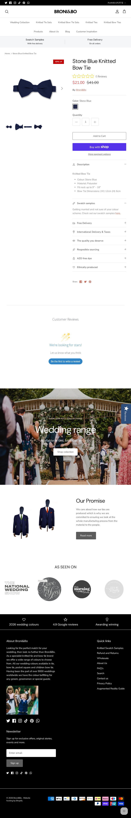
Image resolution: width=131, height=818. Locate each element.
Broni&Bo (81, 90)
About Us (54, 31)
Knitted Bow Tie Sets (68, 22)
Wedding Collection (20, 22)
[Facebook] (10, 3)
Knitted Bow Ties (112, 22)
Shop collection (65, 451)
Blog (67, 31)
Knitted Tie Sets (44, 22)
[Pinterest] (24, 3)
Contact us (102, 678)
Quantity (77, 115)
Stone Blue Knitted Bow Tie (24, 53)
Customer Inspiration (86, 31)
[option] (35, 88)
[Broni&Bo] (65, 11)
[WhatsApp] (28, 3)
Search (100, 673)
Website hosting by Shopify (18, 799)
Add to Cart (99, 136)
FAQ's (100, 668)
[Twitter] (6, 3)
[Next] (62, 88)
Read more (86, 535)
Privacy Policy (104, 683)
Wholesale (103, 658)
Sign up (15, 763)
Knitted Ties (91, 22)
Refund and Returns (108, 653)
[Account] (116, 11)
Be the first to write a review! (65, 361)
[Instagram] (15, 3)
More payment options (99, 154)
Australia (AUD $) (115, 2)
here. (118, 213)
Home (7, 53)
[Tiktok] (19, 3)
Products (38, 31)
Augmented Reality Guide (111, 688)
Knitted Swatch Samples (110, 648)
